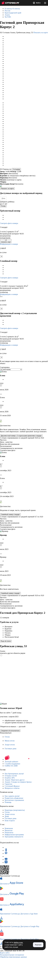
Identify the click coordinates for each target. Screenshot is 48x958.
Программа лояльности (14, 837)
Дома (7, 816)
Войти (38, 3)
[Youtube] (6, 859)
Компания (9, 828)
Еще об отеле (6, 641)
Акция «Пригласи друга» (15, 780)
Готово (3, 206)
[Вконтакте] (6, 856)
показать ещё (5, 241)
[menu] (45, 3)
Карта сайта (4, 953)
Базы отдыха (10, 820)
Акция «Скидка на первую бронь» (18, 782)
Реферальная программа (14, 835)
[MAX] (6, 853)
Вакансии (8, 830)
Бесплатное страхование (14, 800)
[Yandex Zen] (6, 862)
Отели (7, 737)
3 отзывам (16, 169)
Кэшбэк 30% (10, 778)
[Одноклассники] (6, 850)
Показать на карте (40, 32)
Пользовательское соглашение (12, 955)
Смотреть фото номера (9, 223)
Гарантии (8, 784)
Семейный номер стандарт (10, 514)
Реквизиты (9, 833)
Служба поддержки (12, 764)
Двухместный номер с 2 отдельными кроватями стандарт (21, 436)
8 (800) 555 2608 (11, 766)
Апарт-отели (10, 745)
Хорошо (38, 945)
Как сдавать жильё (12, 796)
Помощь (8, 802)
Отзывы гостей (11, 776)
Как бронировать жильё (14, 774)
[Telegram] (6, 847)
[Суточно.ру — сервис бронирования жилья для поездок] (10, 3)
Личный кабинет (11, 762)
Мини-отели (10, 741)
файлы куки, (18, 942)
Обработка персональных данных (13, 957)
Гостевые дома (10, 749)
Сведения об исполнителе (10, 731)
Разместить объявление (14, 798)
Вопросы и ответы (12, 788)
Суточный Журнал (12, 786)
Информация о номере (9, 244)
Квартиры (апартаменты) (15, 810)
